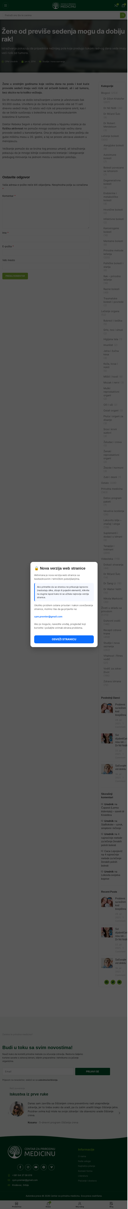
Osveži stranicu (64, 639)
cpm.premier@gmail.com (48, 616)
